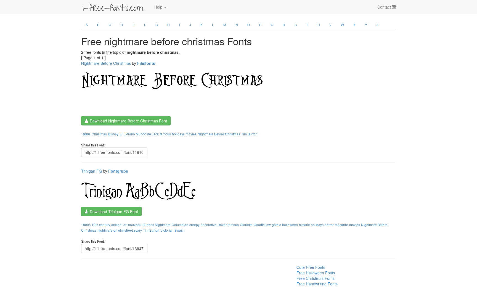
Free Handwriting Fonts (317, 283)
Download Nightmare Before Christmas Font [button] (128, 121)
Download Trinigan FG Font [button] (113, 211)
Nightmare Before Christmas (106, 63)
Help (158, 7)
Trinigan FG (91, 171)
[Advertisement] (108, 276)
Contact (384, 7)
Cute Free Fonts (310, 267)
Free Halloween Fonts (315, 272)
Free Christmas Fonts (315, 278)
